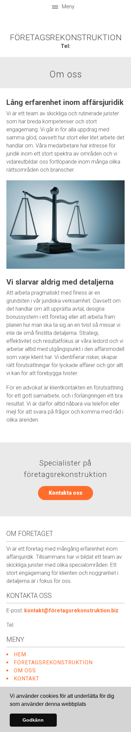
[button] (88, 705)
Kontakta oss (65, 493)
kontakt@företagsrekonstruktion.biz (71, 610)
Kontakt (26, 678)
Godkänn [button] (33, 720)
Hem (20, 654)
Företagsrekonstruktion (53, 662)
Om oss (25, 670)
